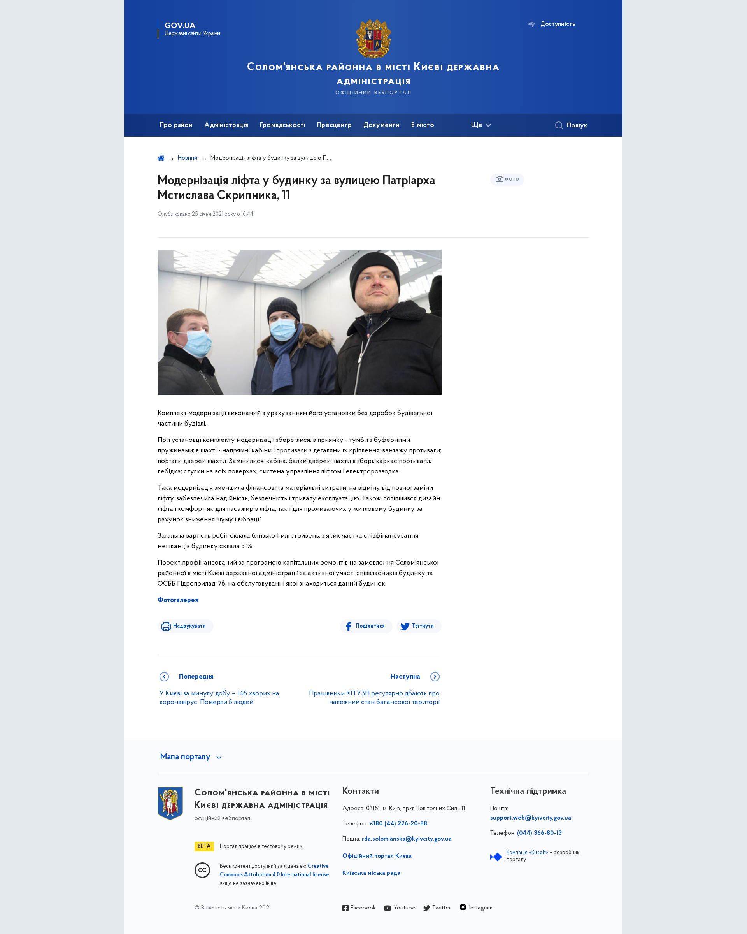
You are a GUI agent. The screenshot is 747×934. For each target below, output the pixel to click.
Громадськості (282, 125)
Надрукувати (189, 626)
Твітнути (423, 626)
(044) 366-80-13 (539, 833)
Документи (381, 125)
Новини (187, 158)
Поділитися (370, 626)
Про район (176, 125)
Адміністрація (226, 125)
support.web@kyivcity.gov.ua (530, 818)
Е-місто (422, 125)
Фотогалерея (178, 600)
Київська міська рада (371, 873)
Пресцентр (334, 125)
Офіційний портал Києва (377, 856)
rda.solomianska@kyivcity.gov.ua (407, 839)
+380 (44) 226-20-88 (398, 824)
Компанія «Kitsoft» (528, 853)
